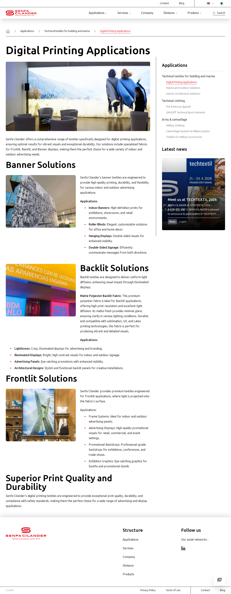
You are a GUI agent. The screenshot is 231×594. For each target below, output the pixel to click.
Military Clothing (175, 125)
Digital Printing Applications (181, 82)
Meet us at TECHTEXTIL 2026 (192, 199)
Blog (181, 3)
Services (122, 13)
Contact (164, 3)
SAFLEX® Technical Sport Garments (185, 112)
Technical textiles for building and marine (67, 31)
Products (193, 13)
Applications (96, 13)
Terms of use (173, 590)
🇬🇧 (208, 3)
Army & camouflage (174, 119)
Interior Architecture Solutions (183, 93)
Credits (10, 590)
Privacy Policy (148, 590)
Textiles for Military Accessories (184, 137)
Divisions (169, 13)
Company (147, 13)
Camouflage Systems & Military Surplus (188, 131)
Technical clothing (173, 101)
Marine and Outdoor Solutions (183, 88)
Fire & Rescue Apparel (178, 106)
